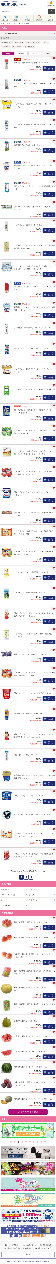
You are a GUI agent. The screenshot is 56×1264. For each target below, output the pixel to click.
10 (45, 1142)
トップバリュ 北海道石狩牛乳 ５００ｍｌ (30, 593)
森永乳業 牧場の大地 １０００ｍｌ (28, 145)
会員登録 (50, 20)
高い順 (48, 54)
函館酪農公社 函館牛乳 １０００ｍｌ (28, 714)
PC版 (28, 1254)
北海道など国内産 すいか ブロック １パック (32, 1036)
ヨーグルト (6, 47)
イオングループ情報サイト (12, 1245)
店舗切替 (28, 20)
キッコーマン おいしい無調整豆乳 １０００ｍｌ (33, 572)
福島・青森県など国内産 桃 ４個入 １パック (32, 922)
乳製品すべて (7, 42)
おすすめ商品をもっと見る (28, 1112)
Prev (2, 1132)
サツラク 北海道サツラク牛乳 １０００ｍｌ (31, 63)
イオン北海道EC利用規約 (12, 1248)
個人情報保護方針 (46, 1245)
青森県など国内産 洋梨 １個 (25, 1021)
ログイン (51, 5)
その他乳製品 (29, 47)
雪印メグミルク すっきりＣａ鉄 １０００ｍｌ (32, 348)
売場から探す (5, 20)
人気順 (8, 54)
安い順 (34, 54)
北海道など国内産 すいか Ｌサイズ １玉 (30, 1067)
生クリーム (17, 47)
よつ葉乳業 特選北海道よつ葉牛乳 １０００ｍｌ (33, 328)
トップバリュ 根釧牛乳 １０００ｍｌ (28, 225)
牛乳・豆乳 (19, 42)
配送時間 (39, 20)
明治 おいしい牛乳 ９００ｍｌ (26, 755)
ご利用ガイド (17, 20)
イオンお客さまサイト (30, 1245)
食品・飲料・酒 (15, 23)
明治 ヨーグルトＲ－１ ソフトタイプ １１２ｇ (33, 693)
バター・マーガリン (33, 42)
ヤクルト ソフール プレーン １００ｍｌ (30, 796)
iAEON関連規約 (27, 1248)
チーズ (46, 42)
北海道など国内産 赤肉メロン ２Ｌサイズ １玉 (33, 1099)
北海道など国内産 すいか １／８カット (29, 1051)
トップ (3, 23)
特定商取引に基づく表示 (43, 1248)
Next (54, 1132)
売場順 (21, 54)
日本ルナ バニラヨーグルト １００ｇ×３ (30, 654)
